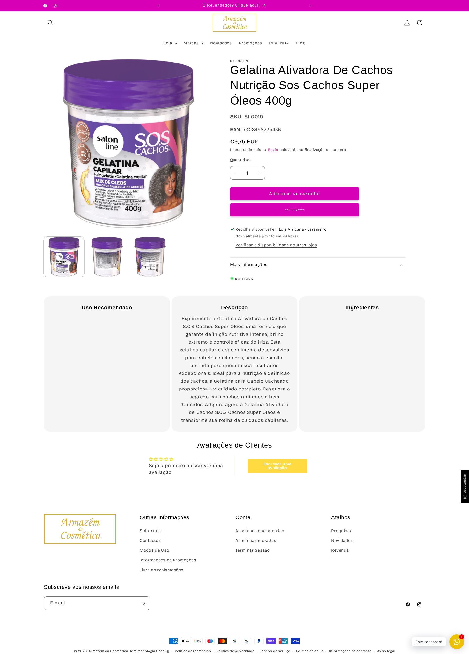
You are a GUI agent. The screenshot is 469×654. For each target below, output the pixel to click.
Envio (273, 150)
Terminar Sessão (252, 550)
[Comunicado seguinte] (309, 5)
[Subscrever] (142, 603)
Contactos (150, 540)
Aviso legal (386, 651)
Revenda (340, 550)
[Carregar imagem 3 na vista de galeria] (150, 257)
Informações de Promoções (168, 560)
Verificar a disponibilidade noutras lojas (276, 245)
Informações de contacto (350, 651)
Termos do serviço (275, 651)
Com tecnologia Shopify (149, 651)
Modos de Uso (154, 550)
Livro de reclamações (161, 569)
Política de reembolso (193, 651)
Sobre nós (150, 530)
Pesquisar (341, 530)
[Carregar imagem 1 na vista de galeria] (64, 257)
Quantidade (241, 160)
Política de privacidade (235, 651)
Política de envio (309, 651)
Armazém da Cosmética (109, 651)
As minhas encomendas (259, 530)
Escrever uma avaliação (277, 465)
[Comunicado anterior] (159, 5)
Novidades (342, 540)
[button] (50, 22)
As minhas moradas (255, 540)
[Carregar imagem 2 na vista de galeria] (107, 257)
